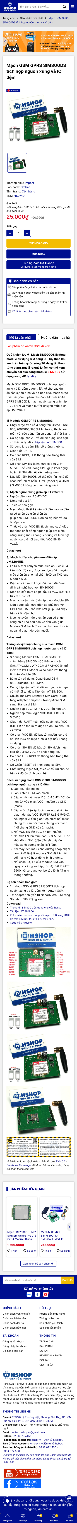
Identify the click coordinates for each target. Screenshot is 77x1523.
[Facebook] (37, 1294)
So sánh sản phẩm (50, 1327)
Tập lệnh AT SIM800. (49, 442)
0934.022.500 (11, 1451)
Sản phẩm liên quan (27, 1189)
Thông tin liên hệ (49, 1318)
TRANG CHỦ (46, 1341)
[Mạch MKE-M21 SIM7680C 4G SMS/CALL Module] (55, 1212)
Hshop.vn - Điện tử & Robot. (46, 1439)
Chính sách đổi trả (13, 1322)
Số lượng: (12, 226)
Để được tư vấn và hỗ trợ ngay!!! (39, 264)
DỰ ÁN (43, 1350)
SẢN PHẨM (45, 1346)
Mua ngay (38, 253)
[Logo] (10, 6)
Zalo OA (60, 1161)
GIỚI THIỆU (46, 1364)
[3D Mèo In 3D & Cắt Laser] (38, 41)
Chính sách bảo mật (14, 1327)
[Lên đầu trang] (69, 1508)
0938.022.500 (47, 1447)
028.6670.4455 (22, 1435)
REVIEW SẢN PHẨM (50, 1355)
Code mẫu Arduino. (21, 922)
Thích (14, 1250)
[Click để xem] (38, 118)
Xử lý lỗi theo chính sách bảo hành (32, 311)
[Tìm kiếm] (64, 6)
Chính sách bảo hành (15, 1318)
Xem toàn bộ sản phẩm (36, 1263)
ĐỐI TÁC (44, 1360)
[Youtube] (46, 1294)
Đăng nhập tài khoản (15, 1346)
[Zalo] (29, 1294)
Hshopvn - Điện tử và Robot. (46, 1443)
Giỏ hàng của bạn (13, 1350)
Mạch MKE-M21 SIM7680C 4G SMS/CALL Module (52, 1235)
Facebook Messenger (19, 1165)
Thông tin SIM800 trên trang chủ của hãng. (35, 907)
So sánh (31, 1250)
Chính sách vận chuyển (16, 1313)
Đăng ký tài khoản (13, 1341)
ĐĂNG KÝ (67, 1280)
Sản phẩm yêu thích (51, 1322)
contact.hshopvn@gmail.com (28, 1432)
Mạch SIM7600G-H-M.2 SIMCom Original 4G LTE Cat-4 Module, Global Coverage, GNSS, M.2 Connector (21, 1235)
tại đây (31, 376)
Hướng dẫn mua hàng (52, 1313)
